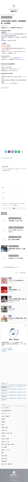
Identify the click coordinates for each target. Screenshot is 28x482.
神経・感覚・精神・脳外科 (7, 157)
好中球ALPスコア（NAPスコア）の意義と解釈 (12, 386)
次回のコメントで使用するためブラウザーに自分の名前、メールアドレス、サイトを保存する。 (13, 204)
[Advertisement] (14, 105)
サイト (3, 198)
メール (3, 192)
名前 (3, 187)
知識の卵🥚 (14, 11)
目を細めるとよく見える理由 (15, 258)
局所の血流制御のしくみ (14, 289)
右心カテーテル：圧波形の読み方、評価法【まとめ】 (13, 389)
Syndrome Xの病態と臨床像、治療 (17, 318)
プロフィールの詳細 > (7, 348)
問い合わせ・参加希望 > (7, 349)
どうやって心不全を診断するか (16, 280)
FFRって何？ (11, 309)
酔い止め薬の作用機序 (14, 239)
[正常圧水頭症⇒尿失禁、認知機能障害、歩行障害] (15, 151)
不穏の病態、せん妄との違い (15, 220)
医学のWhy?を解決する (14, 477)
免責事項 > (4, 351)
